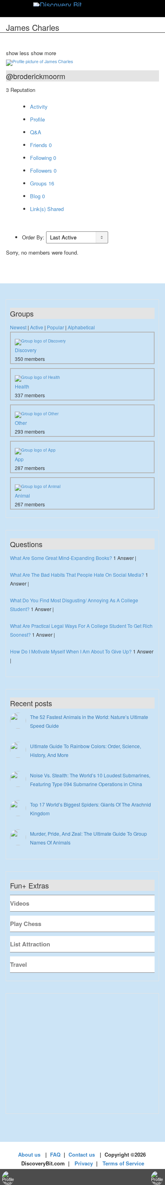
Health (22, 386)
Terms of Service (123, 1163)
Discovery (25, 350)
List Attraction (30, 944)
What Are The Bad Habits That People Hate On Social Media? (77, 574)
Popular (55, 327)
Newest (18, 327)
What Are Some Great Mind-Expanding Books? (61, 557)
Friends (41, 145)
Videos (19, 903)
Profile (37, 119)
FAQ (55, 1154)
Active (36, 327)
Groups (42, 183)
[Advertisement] (82, 1053)
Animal (22, 495)
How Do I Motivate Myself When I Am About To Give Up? (71, 651)
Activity (39, 106)
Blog (37, 196)
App (19, 459)
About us (29, 1154)
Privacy (83, 1163)
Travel (18, 964)
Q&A (35, 132)
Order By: (33, 237)
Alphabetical (81, 327)
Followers (43, 170)
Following (43, 157)
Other (21, 422)
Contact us (81, 1154)
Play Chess (25, 923)
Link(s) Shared (47, 209)
